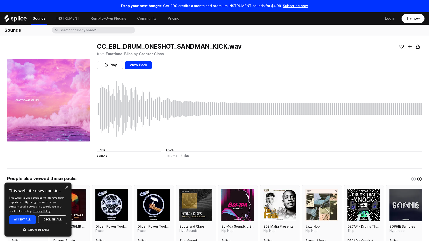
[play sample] (259, 108)
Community (147, 18)
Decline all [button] (53, 219)
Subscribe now (295, 6)
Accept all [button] (22, 219)
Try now (413, 18)
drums (172, 156)
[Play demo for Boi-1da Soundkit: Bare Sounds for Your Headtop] (237, 205)
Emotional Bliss (119, 54)
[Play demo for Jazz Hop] (321, 205)
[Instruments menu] (82, 18)
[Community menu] (160, 18)
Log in (390, 18)
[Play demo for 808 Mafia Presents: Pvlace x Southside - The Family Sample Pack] (279, 205)
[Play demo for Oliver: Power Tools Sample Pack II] (153, 205)
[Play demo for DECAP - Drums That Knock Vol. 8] (363, 205)
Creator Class (151, 54)
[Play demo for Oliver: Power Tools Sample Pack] (111, 205)
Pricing (173, 18)
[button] (38, 229)
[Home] (15, 19)
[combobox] (97, 30)
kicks (185, 156)
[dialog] (38, 210)
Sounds (39, 18)
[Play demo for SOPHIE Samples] (405, 205)
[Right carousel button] (419, 179)
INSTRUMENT (68, 18)
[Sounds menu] (48, 18)
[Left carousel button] (413, 179)
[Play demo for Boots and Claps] (195, 205)
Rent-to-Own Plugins (108, 18)
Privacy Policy (41, 211)
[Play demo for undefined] (48, 100)
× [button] (66, 187)
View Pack (138, 65)
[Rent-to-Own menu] (129, 18)
